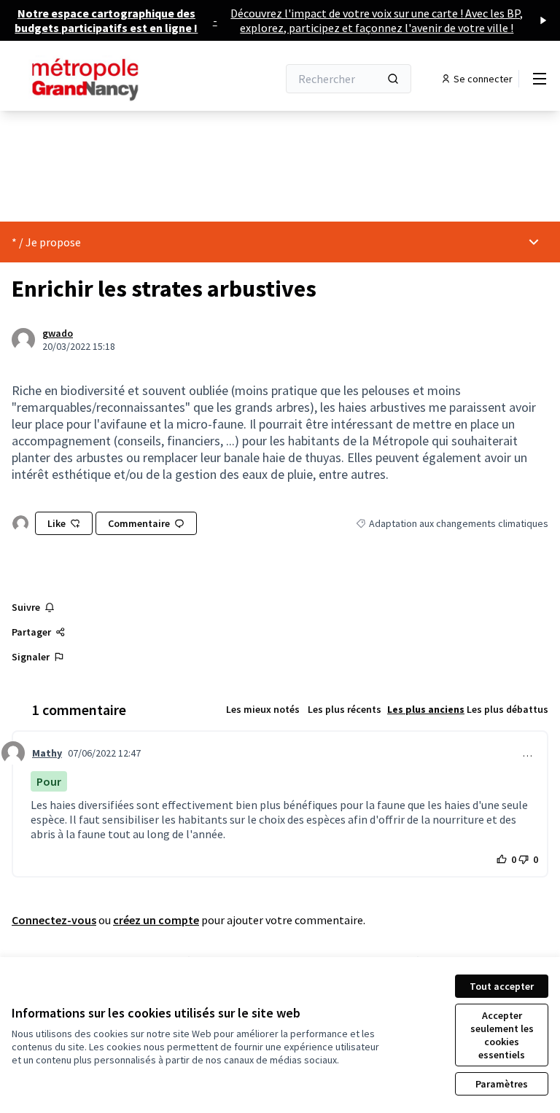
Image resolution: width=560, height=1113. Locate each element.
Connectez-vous (54, 920)
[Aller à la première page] (109, 78)
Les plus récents (344, 709)
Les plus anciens (425, 709)
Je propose (53, 242)
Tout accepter (502, 986)
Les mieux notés (263, 709)
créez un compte (156, 920)
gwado (57, 333)
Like (56, 523)
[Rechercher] (393, 79)
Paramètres (501, 1083)
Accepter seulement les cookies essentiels (502, 1035)
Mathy (47, 752)
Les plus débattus (507, 709)
